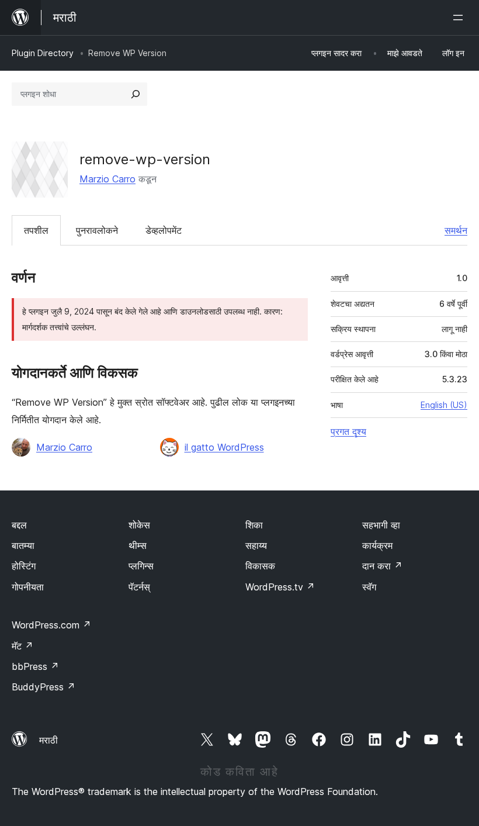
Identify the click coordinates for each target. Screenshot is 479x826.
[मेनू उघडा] (460, 17)
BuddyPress (43, 687)
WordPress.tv (280, 587)
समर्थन (456, 230)
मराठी (48, 740)
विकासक (260, 566)
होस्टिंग (24, 566)
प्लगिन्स (141, 566)
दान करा (382, 566)
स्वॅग (369, 587)
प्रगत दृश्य (348, 431)
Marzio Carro (107, 179)
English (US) (444, 405)
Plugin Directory (43, 53)
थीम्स (138, 545)
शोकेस (139, 525)
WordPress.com (51, 625)
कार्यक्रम (377, 545)
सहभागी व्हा (381, 525)
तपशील (36, 230)
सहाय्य (256, 545)
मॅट (22, 646)
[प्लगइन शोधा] (135, 94)
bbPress (35, 666)
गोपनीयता (28, 587)
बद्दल (19, 525)
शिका (254, 525)
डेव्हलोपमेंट (163, 230)
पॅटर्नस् (139, 587)
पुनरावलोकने (97, 230)
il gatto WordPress (224, 447)
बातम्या (23, 545)
